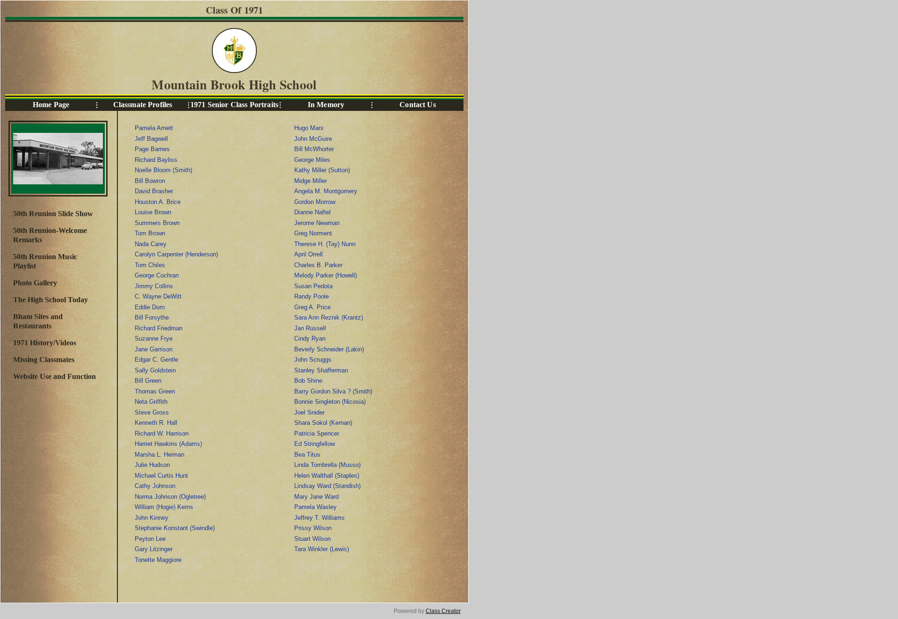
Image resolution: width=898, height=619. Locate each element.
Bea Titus (307, 454)
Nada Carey (151, 244)
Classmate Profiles (143, 105)
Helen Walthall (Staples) (326, 475)
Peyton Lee (150, 538)
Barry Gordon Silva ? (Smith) (333, 391)
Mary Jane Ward (316, 496)
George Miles (312, 159)
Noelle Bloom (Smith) (163, 170)
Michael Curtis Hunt (161, 475)
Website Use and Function (54, 376)
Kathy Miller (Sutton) (322, 170)
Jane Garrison (154, 349)
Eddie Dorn (150, 307)
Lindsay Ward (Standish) (327, 485)
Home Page (51, 105)
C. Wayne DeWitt (158, 296)
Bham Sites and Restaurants (38, 321)
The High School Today (50, 300)
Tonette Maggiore (158, 559)
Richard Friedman (158, 328)
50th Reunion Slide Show (53, 214)
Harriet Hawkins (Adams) (168, 443)
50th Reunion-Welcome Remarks (50, 235)
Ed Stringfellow (314, 443)
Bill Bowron (150, 180)
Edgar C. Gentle (156, 359)
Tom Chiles (150, 265)
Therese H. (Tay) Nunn (324, 244)
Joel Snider (309, 412)
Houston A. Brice (158, 201)
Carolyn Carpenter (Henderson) (176, 254)
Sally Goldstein (155, 370)
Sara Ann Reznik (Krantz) (328, 317)
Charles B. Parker (318, 265)
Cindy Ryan (310, 338)
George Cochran (157, 275)
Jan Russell (310, 328)
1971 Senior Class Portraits (234, 105)
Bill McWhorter (314, 149)
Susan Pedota (313, 286)
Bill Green (148, 380)
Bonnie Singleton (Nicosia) (330, 401)
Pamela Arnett (154, 127)
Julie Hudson (152, 464)
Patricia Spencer (316, 433)
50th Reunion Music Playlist (45, 261)
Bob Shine (308, 380)
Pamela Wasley (315, 506)
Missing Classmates (43, 360)
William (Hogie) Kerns (164, 506)
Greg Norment (313, 233)
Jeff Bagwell (151, 138)
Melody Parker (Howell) (325, 275)
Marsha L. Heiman (159, 454)
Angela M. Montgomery (325, 191)
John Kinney (151, 517)
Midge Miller (310, 180)
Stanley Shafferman (321, 370)
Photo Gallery (35, 283)
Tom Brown (150, 233)
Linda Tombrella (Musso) (327, 464)
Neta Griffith (151, 401)
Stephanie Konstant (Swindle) (175, 528)
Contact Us (417, 105)
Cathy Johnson (155, 485)
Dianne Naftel (312, 212)
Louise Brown (153, 212)
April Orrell (308, 254)
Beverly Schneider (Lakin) (329, 349)
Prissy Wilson (313, 528)
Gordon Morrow (314, 201)
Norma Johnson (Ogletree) (170, 496)
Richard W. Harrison (161, 433)
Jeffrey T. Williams (319, 517)
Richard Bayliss (156, 159)
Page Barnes (152, 149)
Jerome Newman (317, 222)
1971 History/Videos (44, 343)
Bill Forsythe (152, 317)
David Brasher (154, 191)
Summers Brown (157, 222)
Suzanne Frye (154, 338)
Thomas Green (155, 391)
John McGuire (313, 138)
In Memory (326, 105)
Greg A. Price (312, 307)
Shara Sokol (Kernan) (323, 422)
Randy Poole (311, 296)
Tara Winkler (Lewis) (321, 549)
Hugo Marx (309, 127)
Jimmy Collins (154, 286)
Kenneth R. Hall (156, 422)
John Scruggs (313, 359)
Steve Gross (152, 412)
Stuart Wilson (312, 538)
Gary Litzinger (154, 549)
